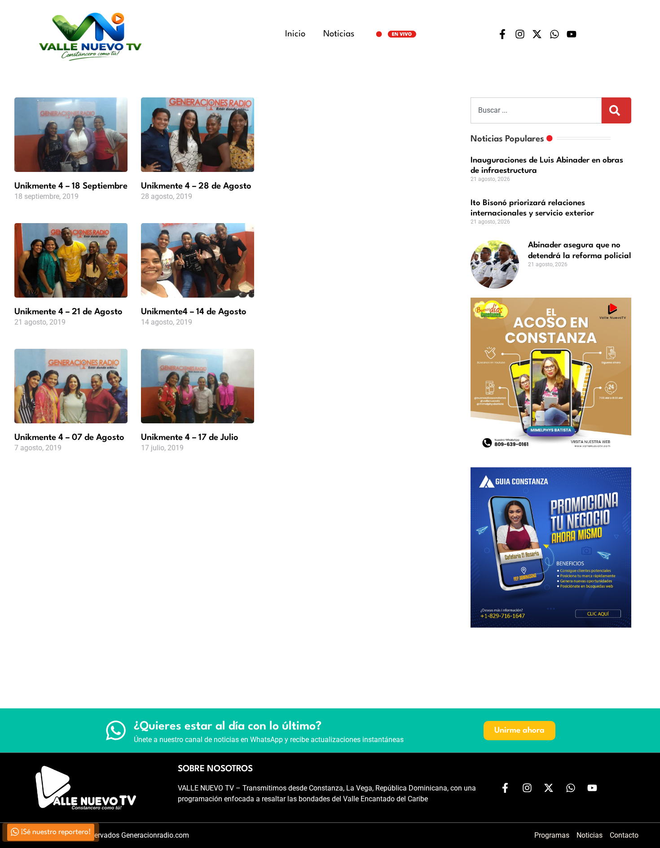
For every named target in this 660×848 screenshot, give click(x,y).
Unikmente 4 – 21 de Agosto (68, 312)
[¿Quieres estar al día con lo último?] (116, 730)
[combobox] (536, 110)
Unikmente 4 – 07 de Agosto (69, 437)
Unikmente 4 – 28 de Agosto (196, 186)
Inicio (295, 34)
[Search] (616, 110)
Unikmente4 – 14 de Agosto (193, 312)
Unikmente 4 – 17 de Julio (189, 437)
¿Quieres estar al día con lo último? (227, 726)
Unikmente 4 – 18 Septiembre (71, 186)
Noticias (338, 34)
